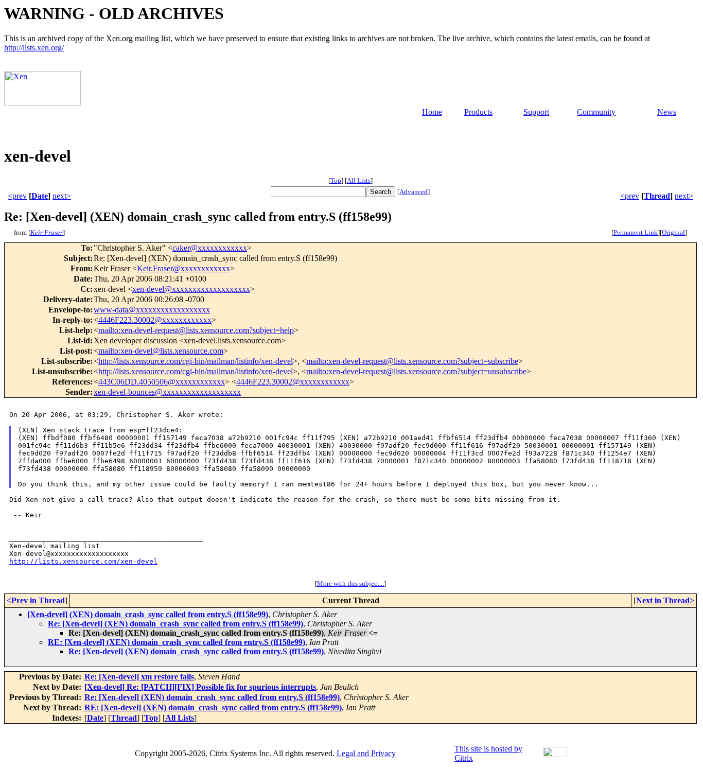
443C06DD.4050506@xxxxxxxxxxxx (161, 381)
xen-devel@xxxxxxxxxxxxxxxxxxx (191, 289)
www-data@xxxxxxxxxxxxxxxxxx (152, 309)
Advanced (413, 192)
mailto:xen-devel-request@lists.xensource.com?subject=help (196, 330)
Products (478, 112)
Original (673, 232)
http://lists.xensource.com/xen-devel (83, 561)
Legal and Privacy (366, 753)
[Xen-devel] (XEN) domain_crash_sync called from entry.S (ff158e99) (147, 614)
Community (596, 112)
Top (335, 180)
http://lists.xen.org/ (34, 47)
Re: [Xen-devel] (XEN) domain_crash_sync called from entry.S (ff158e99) (175, 623)
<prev (17, 195)
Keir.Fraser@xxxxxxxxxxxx (183, 268)
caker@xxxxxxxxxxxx (209, 247)
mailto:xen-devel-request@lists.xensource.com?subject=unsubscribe (416, 371)
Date (39, 195)
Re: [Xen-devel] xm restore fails (139, 676)
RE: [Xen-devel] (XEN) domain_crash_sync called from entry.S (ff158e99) (176, 642)
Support (536, 112)
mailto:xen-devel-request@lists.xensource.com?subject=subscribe (412, 361)
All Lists (359, 180)
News (666, 112)
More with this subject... (350, 583)
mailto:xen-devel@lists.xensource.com (160, 350)
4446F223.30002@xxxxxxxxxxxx (155, 320)
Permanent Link (635, 232)
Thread (657, 195)
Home (432, 112)
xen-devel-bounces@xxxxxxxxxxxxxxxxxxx (167, 392)
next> (61, 195)
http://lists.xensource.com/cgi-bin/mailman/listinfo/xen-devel (195, 361)
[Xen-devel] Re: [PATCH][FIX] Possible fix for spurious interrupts (200, 687)
